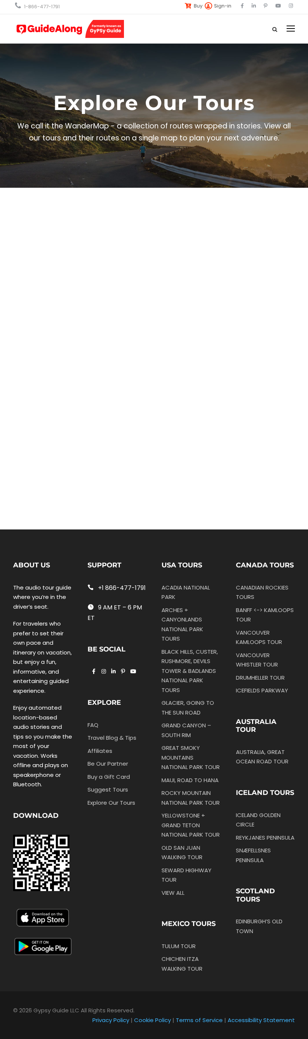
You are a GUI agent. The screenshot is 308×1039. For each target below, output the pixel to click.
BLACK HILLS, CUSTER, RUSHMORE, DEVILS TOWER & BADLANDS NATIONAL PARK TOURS (190, 671)
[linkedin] (254, 5)
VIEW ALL (173, 893)
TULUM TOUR (179, 946)
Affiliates (100, 751)
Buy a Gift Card (109, 777)
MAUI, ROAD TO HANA (190, 780)
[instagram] (291, 5)
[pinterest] (265, 5)
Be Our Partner (108, 764)
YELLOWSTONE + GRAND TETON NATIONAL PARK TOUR (191, 824)
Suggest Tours (108, 789)
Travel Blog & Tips (112, 738)
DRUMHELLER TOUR (260, 678)
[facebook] (242, 5)
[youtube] (278, 5)
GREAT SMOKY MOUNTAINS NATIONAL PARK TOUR (191, 757)
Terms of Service (199, 1020)
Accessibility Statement (261, 1020)
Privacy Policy (110, 1020)
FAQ (93, 725)
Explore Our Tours (111, 803)
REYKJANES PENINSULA (265, 837)
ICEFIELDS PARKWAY (262, 690)
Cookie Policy (152, 1020)
